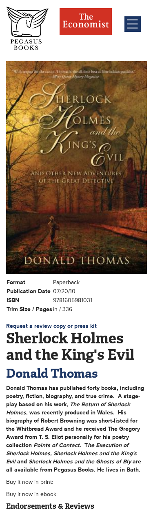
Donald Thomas (52, 373)
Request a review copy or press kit (51, 326)
